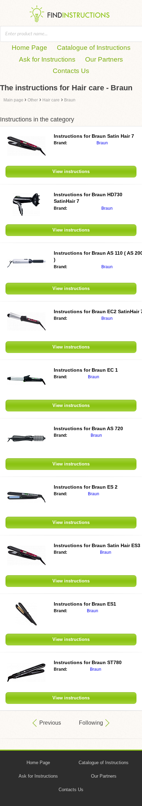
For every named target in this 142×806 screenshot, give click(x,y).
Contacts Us (71, 70)
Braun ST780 (88, 662)
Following (91, 723)
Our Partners (104, 59)
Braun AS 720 (88, 428)
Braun (102, 143)
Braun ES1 (85, 604)
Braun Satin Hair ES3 (97, 545)
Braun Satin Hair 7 (94, 136)
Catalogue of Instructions (94, 47)
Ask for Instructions (47, 59)
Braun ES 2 (86, 487)
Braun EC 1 (86, 370)
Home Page (29, 47)
